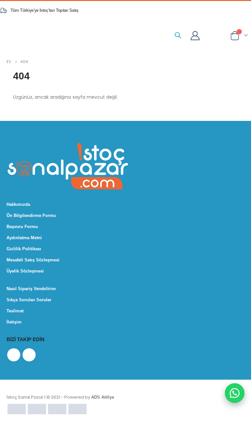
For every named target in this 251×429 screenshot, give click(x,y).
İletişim (14, 322)
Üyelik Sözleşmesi (25, 271)
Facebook (13, 354)
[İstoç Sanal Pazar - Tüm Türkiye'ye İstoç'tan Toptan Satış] (37, 35)
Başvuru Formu (22, 226)
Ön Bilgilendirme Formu (31, 215)
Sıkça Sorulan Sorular (29, 299)
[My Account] (195, 35)
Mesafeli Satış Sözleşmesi (33, 259)
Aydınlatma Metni (24, 237)
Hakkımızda (18, 204)
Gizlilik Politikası (24, 248)
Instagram (29, 354)
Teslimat (15, 310)
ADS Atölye (102, 397)
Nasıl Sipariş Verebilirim (31, 288)
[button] (234, 393)
